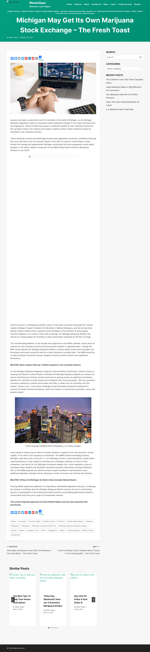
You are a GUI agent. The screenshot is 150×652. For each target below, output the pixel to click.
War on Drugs (88, 13)
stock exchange (75, 13)
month (14, 530)
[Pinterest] (26, 58)
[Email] (19, 58)
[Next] (93, 599)
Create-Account (125, 4)
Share (41, 60)
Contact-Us (96, 4)
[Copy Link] (36, 58)
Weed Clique (13, 37)
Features (78, 4)
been (13, 521)
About (86, 4)
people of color (33, 530)
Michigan (64, 11)
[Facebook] (12, 58)
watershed (15, 535)
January (89, 521)
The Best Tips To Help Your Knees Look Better (22, 599)
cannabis (22, 521)
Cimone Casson (27, 11)
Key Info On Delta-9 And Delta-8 (80, 599)
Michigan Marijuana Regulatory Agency (114, 11)
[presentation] (22, 582)
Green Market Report (50, 11)
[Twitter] (22, 58)
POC (65, 13)
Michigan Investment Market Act (82, 11)
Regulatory (53, 530)
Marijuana (15, 526)
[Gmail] (33, 58)
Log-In (113, 4)
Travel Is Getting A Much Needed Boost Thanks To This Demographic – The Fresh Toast (78, 550)
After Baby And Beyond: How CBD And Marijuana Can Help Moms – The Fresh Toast (29, 550)
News (105, 4)
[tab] (48, 627)
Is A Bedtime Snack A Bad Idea (120, 109)
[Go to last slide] (13, 599)
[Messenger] (15, 58)
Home (69, 4)
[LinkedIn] (29, 58)
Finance (38, 11)
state (62, 530)
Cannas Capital (13, 11)
